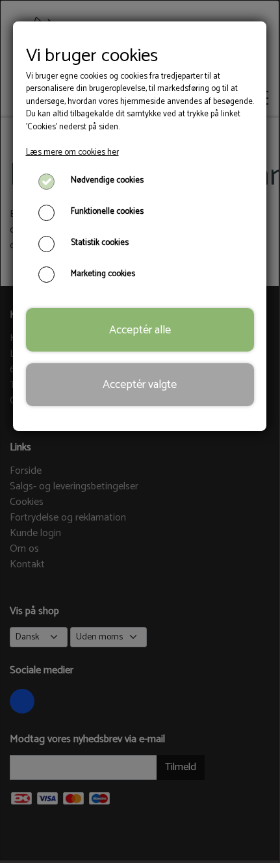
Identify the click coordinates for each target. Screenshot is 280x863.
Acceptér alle (140, 330)
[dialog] (139, 430)
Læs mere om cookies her (72, 152)
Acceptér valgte (140, 384)
